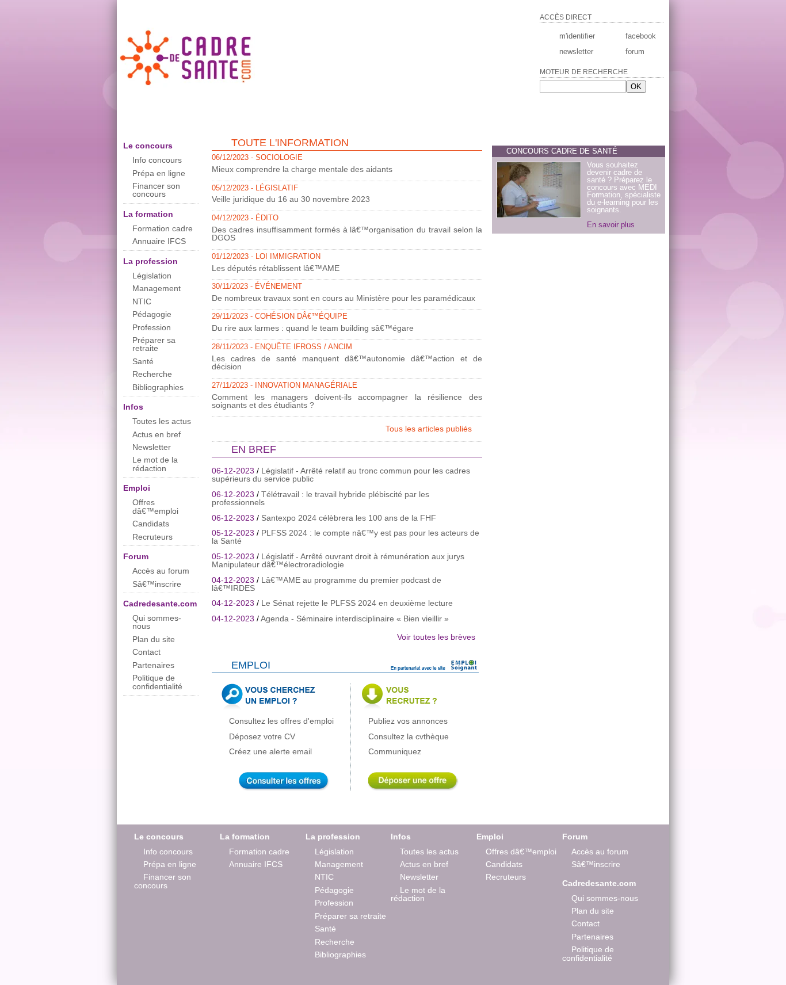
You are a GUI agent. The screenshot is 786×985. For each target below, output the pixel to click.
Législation (151, 275)
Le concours (148, 145)
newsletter (576, 51)
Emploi (136, 487)
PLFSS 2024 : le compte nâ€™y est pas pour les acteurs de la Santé (345, 536)
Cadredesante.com (160, 603)
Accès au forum (160, 570)
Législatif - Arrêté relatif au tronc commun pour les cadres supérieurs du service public (341, 474)
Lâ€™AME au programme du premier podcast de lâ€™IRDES (326, 584)
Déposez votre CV (262, 736)
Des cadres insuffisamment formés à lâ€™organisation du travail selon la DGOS (347, 233)
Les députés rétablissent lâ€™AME (275, 268)
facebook (639, 36)
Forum (135, 556)
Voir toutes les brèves (436, 637)
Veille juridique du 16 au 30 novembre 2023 (291, 199)
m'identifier (577, 36)
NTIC (141, 301)
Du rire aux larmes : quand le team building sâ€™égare (313, 328)
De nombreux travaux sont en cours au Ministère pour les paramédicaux (343, 298)
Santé (143, 361)
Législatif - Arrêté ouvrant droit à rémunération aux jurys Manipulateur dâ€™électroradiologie (338, 560)
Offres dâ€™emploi (155, 506)
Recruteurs (152, 536)
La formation (148, 214)
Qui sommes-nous (156, 622)
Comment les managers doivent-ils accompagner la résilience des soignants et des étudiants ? (347, 401)
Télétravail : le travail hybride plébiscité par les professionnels (320, 498)
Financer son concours (156, 189)
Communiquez (394, 751)
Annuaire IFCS (159, 241)
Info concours (157, 160)
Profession (151, 327)
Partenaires (153, 665)
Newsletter (151, 447)
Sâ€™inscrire (156, 584)
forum (634, 51)
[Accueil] (187, 85)
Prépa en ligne (158, 173)
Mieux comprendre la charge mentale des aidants (302, 169)
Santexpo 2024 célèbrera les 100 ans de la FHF (348, 517)
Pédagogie (151, 314)
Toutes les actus (161, 421)
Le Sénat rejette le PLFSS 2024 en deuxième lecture (357, 603)
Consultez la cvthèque (408, 736)
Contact (146, 651)
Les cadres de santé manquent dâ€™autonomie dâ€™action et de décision (347, 362)
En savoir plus (611, 224)
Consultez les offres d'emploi (281, 721)
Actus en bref (156, 434)
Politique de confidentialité (157, 681)
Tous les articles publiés (430, 428)
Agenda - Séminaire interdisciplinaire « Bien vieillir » (355, 618)
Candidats (150, 523)
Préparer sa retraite (153, 344)
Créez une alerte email (270, 751)
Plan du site (153, 639)
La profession (150, 261)
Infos (133, 406)
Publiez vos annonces (408, 721)
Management (156, 288)
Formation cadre (162, 228)
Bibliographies (158, 387)
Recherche (152, 374)
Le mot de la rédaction (155, 463)
